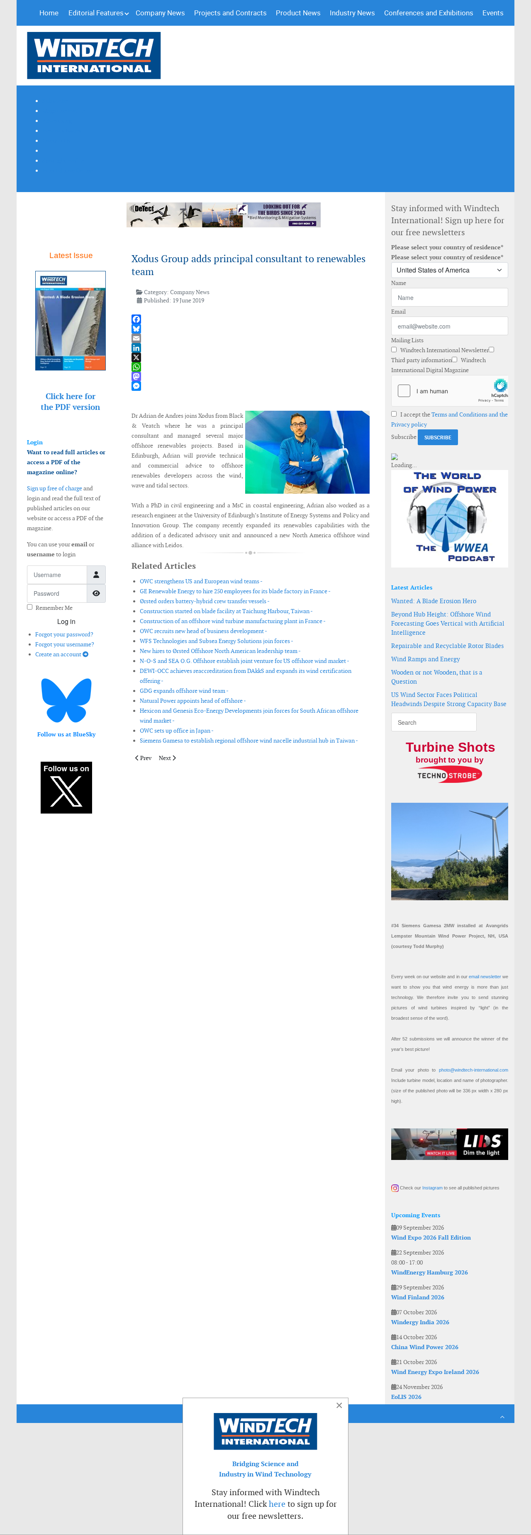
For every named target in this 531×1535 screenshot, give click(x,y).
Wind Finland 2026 (417, 1297)
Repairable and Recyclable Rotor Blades (447, 646)
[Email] (251, 338)
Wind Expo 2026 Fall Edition (431, 1237)
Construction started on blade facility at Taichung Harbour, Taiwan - (226, 611)
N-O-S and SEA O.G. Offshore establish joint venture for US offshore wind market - (244, 661)
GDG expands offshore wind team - (184, 690)
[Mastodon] (251, 376)
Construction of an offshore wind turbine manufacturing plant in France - (233, 621)
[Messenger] (251, 386)
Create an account (59, 654)
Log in (66, 621)
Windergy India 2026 (420, 1322)
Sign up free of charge (54, 488)
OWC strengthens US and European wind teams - (201, 581)
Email (398, 311)
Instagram (432, 1187)
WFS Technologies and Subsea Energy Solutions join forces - (216, 641)
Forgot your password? (64, 634)
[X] (251, 357)
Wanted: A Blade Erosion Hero (433, 601)
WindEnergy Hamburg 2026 (429, 1272)
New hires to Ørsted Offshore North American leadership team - (220, 651)
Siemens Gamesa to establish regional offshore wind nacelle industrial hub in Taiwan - (249, 740)
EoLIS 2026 (406, 1397)
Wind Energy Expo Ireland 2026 (435, 1372)
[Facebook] (251, 319)
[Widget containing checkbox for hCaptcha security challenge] (449, 391)
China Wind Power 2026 (424, 1347)
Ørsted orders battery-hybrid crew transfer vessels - (205, 601)
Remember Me (54, 608)
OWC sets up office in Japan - (177, 730)
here (277, 1503)
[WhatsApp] (251, 367)
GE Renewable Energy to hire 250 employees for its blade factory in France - (235, 591)
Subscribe (404, 437)
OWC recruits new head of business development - (203, 631)
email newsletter (485, 976)
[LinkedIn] (251, 348)
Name (398, 283)
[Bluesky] (251, 329)
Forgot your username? (64, 644)
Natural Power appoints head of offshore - (193, 700)
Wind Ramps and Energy (425, 659)
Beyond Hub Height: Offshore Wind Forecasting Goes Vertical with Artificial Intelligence (447, 623)
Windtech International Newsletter (444, 350)
